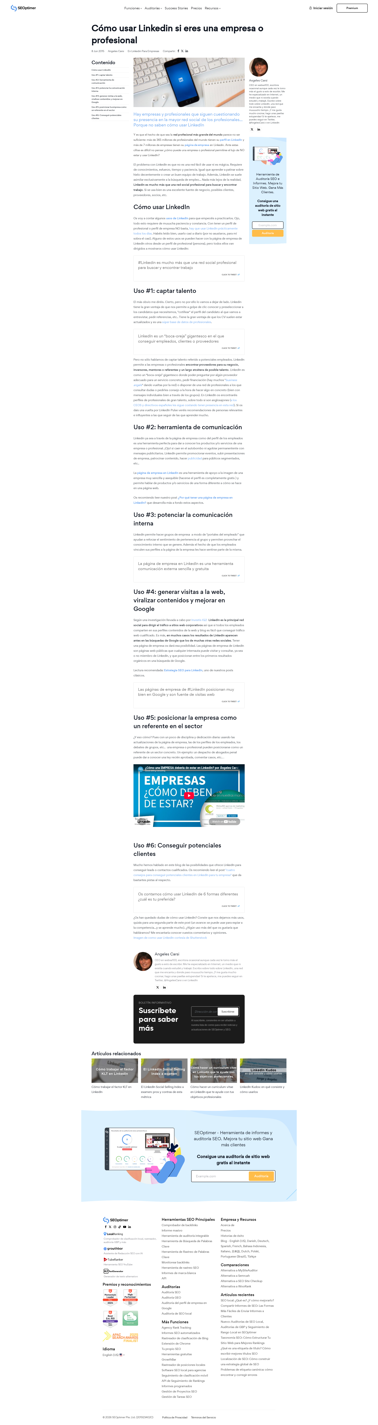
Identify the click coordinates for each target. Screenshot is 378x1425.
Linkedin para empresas (145, 51)
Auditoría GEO (171, 1297)
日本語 (236, 1251)
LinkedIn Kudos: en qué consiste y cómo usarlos (262, 1089)
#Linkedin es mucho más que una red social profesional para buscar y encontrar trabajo (187, 265)
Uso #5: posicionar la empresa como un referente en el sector (109, 109)
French (237, 1246)
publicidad (195, 458)
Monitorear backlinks (175, 1262)
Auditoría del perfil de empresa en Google (184, 1305)
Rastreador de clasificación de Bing (185, 1338)
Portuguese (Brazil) (233, 1256)
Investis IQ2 (199, 620)
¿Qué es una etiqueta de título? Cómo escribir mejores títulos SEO (246, 1351)
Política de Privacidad (174, 1417)
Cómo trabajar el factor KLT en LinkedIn (111, 1089)
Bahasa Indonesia (254, 1246)
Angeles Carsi (116, 51)
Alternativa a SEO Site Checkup (241, 1281)
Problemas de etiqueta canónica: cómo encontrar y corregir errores (247, 1372)
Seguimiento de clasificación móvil (185, 1375)
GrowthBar (169, 1359)
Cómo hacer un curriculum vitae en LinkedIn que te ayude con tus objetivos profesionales (212, 1092)
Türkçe (251, 1256)
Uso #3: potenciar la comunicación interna (108, 89)
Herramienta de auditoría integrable (185, 1236)
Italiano (225, 1251)
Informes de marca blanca (179, 1273)
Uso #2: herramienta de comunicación (103, 81)
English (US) (238, 1241)
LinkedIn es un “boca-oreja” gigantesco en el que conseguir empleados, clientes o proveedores (181, 338)
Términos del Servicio (203, 1417)
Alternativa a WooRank (236, 1286)
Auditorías (152, 8)
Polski (255, 1251)
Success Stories (176, 8)
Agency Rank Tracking (176, 1327)
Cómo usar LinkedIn (101, 69)
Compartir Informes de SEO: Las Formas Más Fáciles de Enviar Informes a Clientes (247, 1311)
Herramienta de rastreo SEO (180, 1268)
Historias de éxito (232, 1236)
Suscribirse (227, 1011)
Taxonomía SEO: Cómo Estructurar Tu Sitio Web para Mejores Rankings (246, 1340)
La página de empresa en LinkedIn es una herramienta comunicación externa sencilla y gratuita (185, 566)
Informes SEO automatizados (181, 1333)
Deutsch (263, 1241)
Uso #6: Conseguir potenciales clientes (106, 117)
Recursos (211, 8)
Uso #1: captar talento (102, 74)
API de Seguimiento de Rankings (183, 1381)
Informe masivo (172, 1230)
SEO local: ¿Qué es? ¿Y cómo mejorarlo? (247, 1300)
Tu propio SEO (171, 1349)
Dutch (245, 1251)
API (164, 1278)
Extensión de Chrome (176, 1343)
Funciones (132, 8)
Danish (251, 1241)
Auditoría (268, 233)
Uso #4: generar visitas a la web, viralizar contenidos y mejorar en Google (107, 98)
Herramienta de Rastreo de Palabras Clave (185, 1254)
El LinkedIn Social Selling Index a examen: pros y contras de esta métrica (162, 1092)
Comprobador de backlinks (180, 1225)
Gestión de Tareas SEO (177, 1397)
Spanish (226, 1246)
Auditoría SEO (171, 1292)
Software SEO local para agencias (184, 1370)
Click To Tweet (229, 274)
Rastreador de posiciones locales (183, 1365)
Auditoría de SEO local (177, 1313)
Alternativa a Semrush (235, 1276)
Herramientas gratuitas (177, 1354)
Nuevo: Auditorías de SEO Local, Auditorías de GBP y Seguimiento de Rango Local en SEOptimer (245, 1327)
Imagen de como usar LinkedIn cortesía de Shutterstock (170, 938)
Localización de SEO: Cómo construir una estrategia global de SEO (245, 1361)
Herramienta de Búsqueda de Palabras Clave (187, 1243)
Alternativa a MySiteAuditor (239, 1270)
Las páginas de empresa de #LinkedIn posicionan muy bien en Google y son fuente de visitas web (186, 692)
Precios (196, 8)
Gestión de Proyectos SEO (179, 1391)
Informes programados (177, 1386)
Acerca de (227, 1225)
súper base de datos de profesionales (186, 322)
